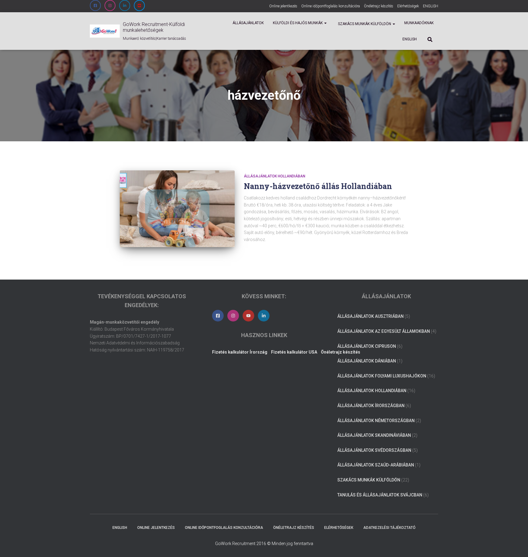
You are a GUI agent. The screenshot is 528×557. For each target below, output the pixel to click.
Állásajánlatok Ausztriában (370, 316)
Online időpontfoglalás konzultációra (330, 6)
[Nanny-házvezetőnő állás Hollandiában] (177, 208)
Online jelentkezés (283, 6)
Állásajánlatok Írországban (371, 405)
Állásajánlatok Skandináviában (374, 435)
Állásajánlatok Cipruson (366, 346)
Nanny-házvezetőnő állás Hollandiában (318, 186)
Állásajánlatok (248, 23)
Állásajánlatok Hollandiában (274, 176)
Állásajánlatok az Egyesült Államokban (383, 331)
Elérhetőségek (408, 6)
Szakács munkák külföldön (364, 24)
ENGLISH (430, 6)
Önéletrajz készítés (378, 6)
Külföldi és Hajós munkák (298, 23)
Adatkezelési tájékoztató (389, 527)
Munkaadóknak (419, 23)
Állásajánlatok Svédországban (374, 450)
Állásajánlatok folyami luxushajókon (381, 375)
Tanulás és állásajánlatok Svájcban (379, 494)
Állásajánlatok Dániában (366, 360)
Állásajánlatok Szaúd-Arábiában (375, 464)
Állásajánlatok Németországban (376, 420)
